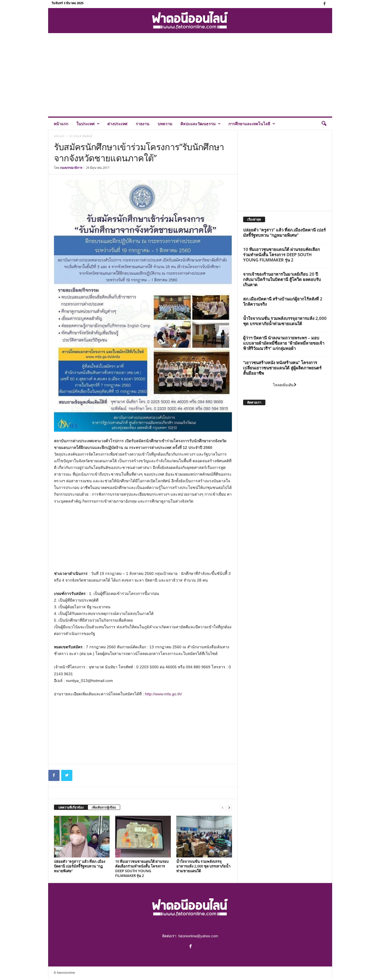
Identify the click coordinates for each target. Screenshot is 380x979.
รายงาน (142, 123)
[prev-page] (222, 807)
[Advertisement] (190, 75)
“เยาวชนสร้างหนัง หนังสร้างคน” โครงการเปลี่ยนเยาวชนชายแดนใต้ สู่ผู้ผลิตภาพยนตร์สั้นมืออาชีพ (282, 368)
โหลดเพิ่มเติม (283, 385)
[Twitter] (66, 775)
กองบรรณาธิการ (71, 167)
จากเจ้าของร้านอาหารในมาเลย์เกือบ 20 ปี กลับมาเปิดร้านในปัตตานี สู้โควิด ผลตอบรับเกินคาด (282, 279)
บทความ (165, 123)
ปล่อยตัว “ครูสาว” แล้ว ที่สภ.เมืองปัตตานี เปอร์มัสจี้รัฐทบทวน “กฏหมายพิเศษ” (79, 866)
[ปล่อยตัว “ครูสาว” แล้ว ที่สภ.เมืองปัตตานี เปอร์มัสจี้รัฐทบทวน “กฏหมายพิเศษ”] (82, 836)
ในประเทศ (86, 123)
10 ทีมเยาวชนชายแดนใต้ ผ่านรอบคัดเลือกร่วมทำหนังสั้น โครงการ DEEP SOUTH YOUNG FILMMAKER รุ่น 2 (142, 868)
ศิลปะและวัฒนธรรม (198, 123)
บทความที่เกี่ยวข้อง (70, 807)
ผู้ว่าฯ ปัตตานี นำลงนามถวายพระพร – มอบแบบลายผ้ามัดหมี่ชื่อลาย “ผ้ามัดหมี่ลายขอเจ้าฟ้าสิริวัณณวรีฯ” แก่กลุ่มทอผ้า (283, 343)
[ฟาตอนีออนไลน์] (190, 20)
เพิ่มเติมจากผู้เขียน (104, 807)
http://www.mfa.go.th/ (163, 694)
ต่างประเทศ (117, 123)
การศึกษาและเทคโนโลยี (249, 123)
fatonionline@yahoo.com (198, 936)
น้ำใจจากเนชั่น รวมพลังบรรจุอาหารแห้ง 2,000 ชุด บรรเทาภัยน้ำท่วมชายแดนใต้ (203, 866)
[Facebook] (324, 4)
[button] (324, 124)
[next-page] (229, 807)
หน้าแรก (61, 123)
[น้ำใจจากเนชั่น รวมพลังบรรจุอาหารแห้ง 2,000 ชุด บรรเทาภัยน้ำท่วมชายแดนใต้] (204, 836)
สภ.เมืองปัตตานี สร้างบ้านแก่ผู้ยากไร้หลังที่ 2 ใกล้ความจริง (282, 301)
